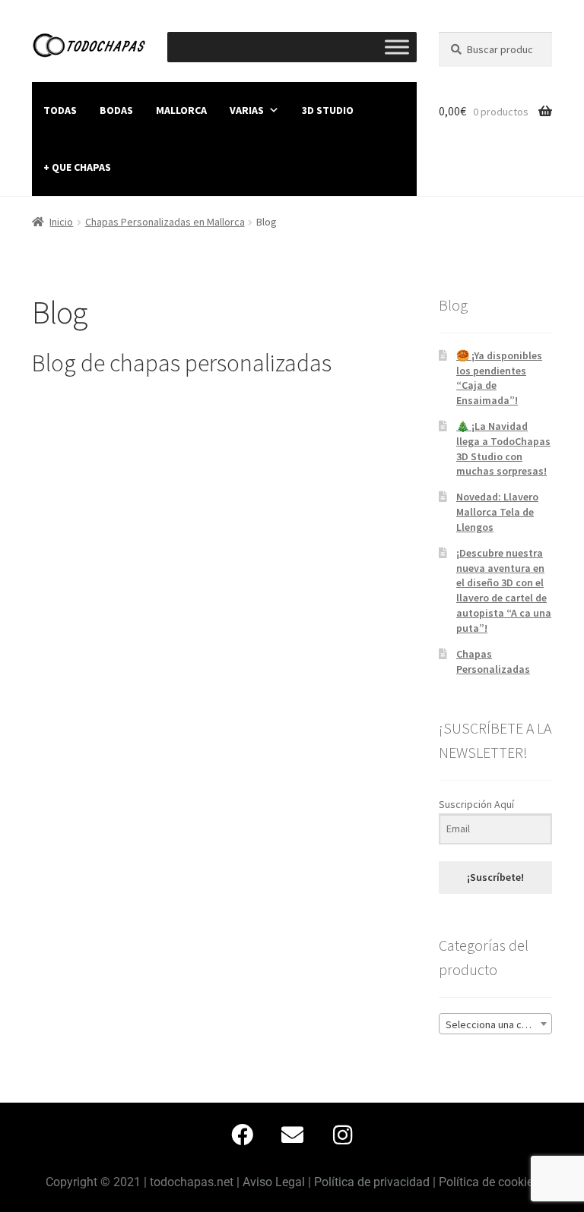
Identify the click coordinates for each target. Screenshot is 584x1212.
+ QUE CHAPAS (77, 167)
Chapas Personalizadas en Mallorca (165, 222)
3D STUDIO (328, 110)
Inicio (61, 222)
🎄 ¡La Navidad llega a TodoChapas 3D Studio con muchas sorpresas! (503, 448)
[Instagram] (342, 1135)
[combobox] (495, 1023)
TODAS (60, 110)
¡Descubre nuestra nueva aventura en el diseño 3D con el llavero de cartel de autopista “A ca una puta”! (503, 590)
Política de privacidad (372, 1182)
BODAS (116, 110)
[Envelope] (292, 1135)
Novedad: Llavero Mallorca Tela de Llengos (497, 512)
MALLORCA (181, 110)
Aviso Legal (274, 1182)
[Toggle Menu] (397, 46)
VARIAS (247, 110)
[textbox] (495, 1024)
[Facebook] (242, 1135)
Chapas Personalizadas (493, 661)
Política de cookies (489, 1182)
